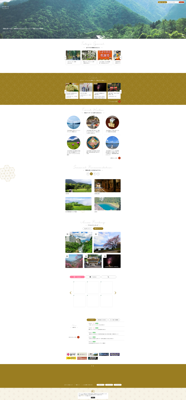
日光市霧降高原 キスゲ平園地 (71, 211)
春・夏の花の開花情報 (86, 37)
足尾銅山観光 (97, 193)
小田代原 (67, 193)
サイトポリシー (83, 395)
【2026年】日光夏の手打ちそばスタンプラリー (71, 94)
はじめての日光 (96, 37)
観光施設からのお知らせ (102, 319)
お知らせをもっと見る (72, 337)
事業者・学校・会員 (162, 2)
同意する (93, 397)
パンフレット (109, 384)
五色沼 (95, 211)
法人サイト (100, 384)
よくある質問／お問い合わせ (88, 384)
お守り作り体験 (83, 93)
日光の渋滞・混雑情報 (105, 37)
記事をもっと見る (113, 158)
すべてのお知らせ (91, 319)
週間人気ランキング (98, 228)
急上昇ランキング (87, 228)
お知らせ (78, 37)
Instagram (79, 277)
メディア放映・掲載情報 (114, 319)
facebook (94, 277)
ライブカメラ (117, 384)
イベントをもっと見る (113, 101)
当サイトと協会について (68, 384)
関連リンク (78, 384)
